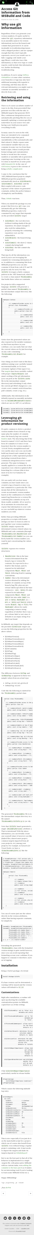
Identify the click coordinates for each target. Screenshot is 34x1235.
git (16, 1183)
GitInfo (9, 198)
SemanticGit (10, 164)
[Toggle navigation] (30, 2)
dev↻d (8, 1188)
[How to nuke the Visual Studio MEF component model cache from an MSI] (30, 1193)
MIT (28, 1225)
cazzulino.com (25, 1228)
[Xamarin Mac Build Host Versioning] (3, 1193)
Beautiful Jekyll (20, 1231)
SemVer (4, 439)
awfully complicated (14, 169)
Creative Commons (25, 1223)
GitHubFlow (6, 77)
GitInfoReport (21, 1153)
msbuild (21, 1183)
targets (7, 371)
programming (10, 1183)
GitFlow (26, 75)
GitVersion (5, 166)
